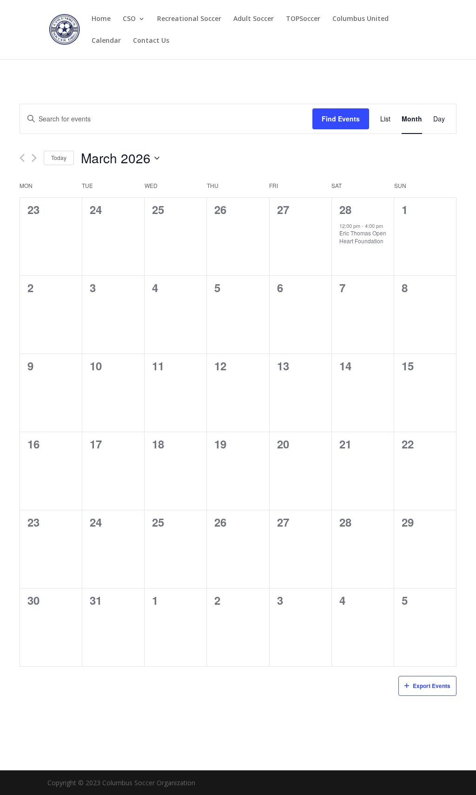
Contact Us (151, 41)
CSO (129, 19)
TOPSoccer (303, 19)
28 (345, 209)
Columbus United (360, 19)
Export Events (431, 685)
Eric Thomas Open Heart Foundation (362, 237)
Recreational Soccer (189, 19)
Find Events (341, 118)
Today (58, 157)
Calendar (106, 41)
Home (101, 19)
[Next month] (34, 158)
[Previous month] (22, 158)
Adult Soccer (253, 19)
